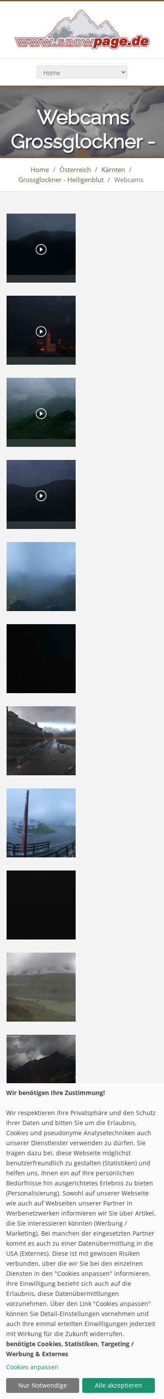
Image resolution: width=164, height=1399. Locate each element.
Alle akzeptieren (118, 1385)
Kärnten (113, 169)
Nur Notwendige (42, 1385)
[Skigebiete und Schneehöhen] (82, 29)
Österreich (75, 169)
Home (40, 169)
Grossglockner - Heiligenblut (61, 179)
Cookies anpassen (32, 1367)
